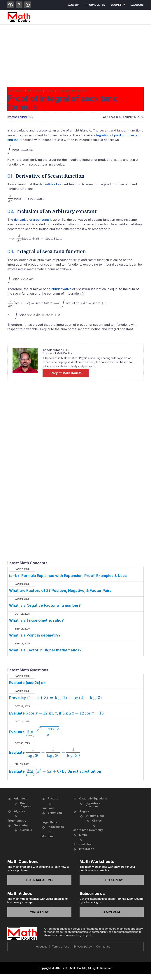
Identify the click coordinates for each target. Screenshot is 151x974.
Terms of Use (60, 946)
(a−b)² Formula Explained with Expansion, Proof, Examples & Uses (68, 575)
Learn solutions (39, 880)
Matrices (47, 836)
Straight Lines (95, 815)
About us (41, 946)
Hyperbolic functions (93, 804)
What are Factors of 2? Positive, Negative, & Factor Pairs (60, 590)
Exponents (55, 812)
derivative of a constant (31, 219)
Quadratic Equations (93, 798)
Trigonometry (95, 4)
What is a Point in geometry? (35, 635)
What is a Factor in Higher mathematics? (45, 650)
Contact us (103, 946)
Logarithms (49, 822)
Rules (50, 90)
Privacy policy (83, 946)
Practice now (112, 880)
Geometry (118, 4)
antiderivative (61, 289)
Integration (34, 90)
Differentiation (82, 844)
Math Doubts (15, 90)
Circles (97, 820)
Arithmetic (21, 798)
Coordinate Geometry (88, 830)
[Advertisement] (75, 52)
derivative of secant (53, 184)
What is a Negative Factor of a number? (45, 605)
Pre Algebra (25, 804)
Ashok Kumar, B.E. (22, 116)
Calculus (137, 4)
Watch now (39, 912)
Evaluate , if (56, 713)
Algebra (73, 4)
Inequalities (56, 827)
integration (86, 849)
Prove (55, 698)
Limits (83, 834)
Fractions (47, 808)
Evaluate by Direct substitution (55, 771)
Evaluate (34, 732)
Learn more (111, 912)
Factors (53, 798)
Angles (84, 811)
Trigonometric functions (73, 90)
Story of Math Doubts (66, 373)
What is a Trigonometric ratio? (36, 620)
